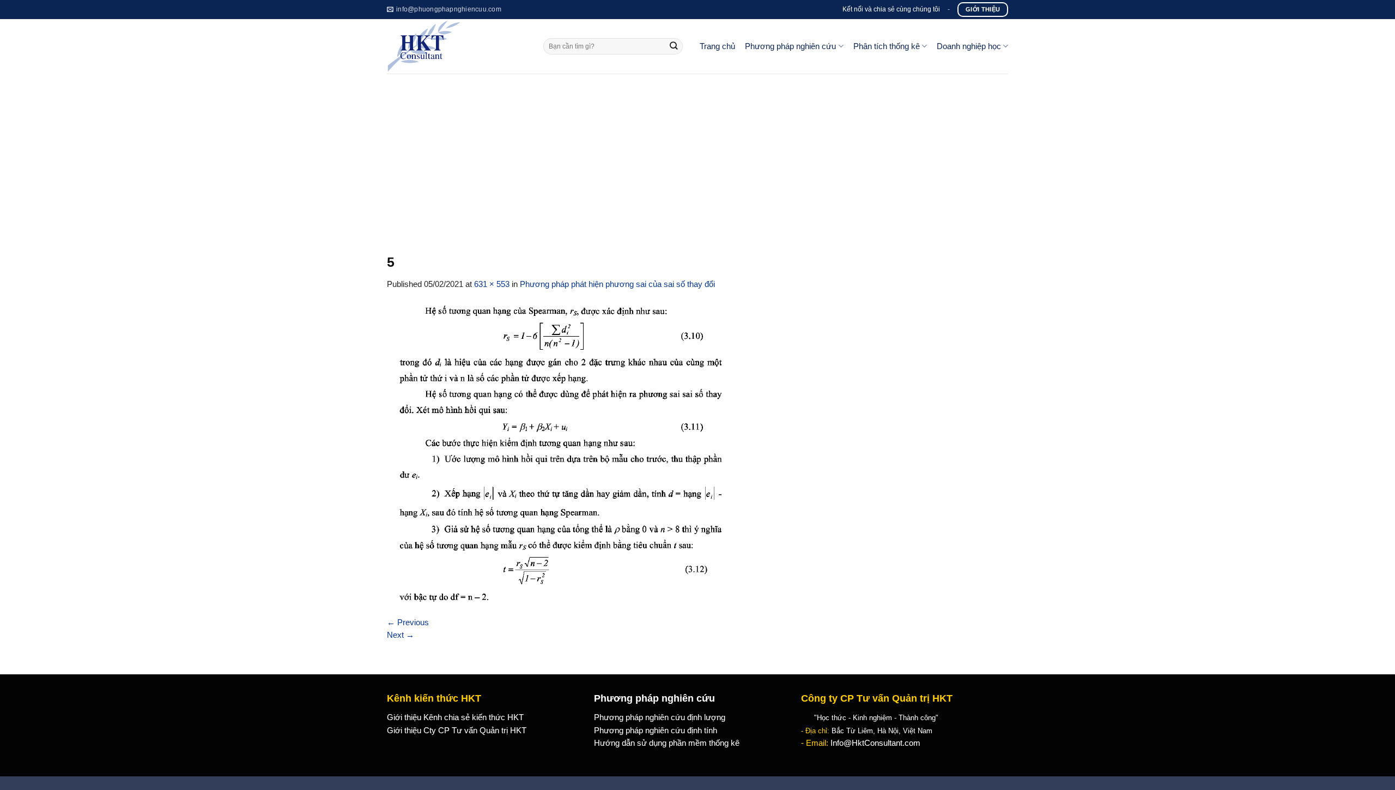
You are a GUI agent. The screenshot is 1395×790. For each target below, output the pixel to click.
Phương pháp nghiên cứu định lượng (659, 717)
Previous (408, 622)
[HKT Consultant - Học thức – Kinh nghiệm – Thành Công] (457, 46)
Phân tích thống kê (886, 46)
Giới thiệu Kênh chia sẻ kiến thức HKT (455, 717)
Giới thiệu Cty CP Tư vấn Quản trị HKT (456, 730)
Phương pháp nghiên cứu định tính (655, 730)
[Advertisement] (697, 155)
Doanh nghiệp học (969, 46)
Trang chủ (717, 46)
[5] (559, 452)
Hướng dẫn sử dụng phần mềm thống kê (666, 743)
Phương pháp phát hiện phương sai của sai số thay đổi (617, 284)
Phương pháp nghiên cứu (790, 46)
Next (400, 635)
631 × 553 (492, 284)
